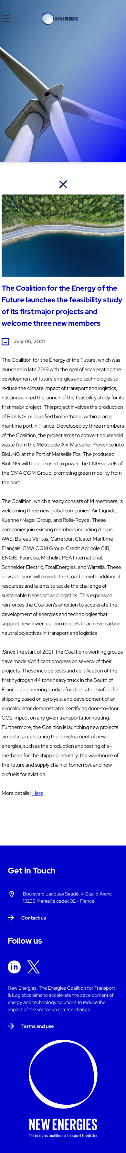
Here (37, 793)
